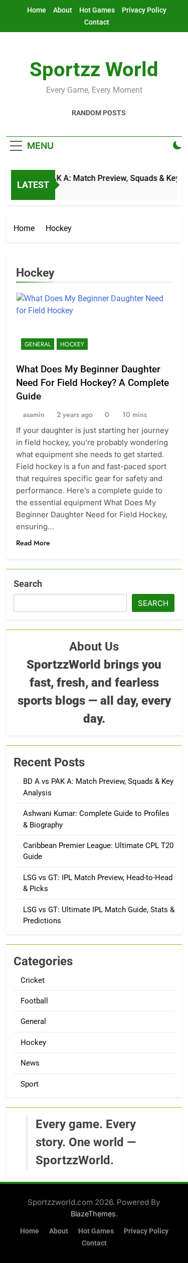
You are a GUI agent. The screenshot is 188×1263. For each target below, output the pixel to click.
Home (36, 10)
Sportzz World (94, 69)
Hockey (72, 344)
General (38, 344)
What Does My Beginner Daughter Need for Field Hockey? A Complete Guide (92, 382)
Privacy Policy (144, 10)
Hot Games (97, 10)
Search (28, 583)
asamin (34, 414)
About (62, 10)
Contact (96, 22)
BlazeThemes (93, 1213)
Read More (33, 543)
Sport (30, 1084)
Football (34, 1000)
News (30, 1063)
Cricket (33, 980)
